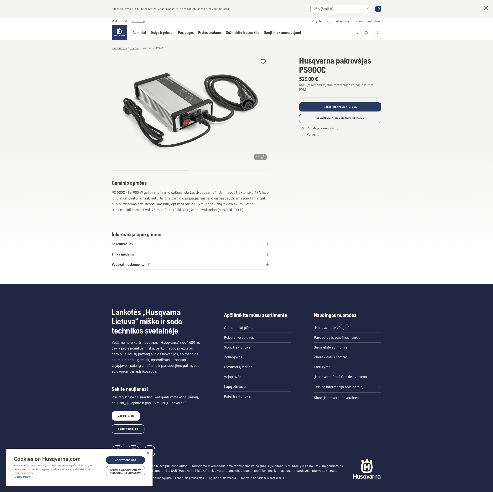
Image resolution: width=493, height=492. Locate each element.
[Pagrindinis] (119, 32)
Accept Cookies (125, 460)
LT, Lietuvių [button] (138, 21)
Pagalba (317, 21)
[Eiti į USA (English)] (378, 9)
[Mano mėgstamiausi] (376, 32)
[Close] (148, 453)
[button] (139, 32)
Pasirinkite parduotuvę (366, 21)
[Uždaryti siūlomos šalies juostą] (486, 8)
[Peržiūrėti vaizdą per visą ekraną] (190, 109)
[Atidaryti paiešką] (356, 32)
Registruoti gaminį (337, 21)
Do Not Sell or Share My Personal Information (125, 471)
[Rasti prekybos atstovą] (366, 32)
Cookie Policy (22, 476)
